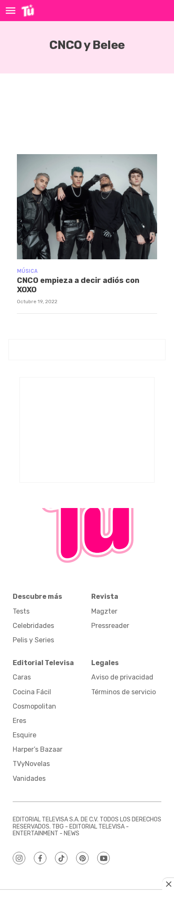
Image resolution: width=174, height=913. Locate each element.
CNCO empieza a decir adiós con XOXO (78, 285)
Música (27, 271)
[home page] (27, 10)
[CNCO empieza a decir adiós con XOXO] (87, 206)
